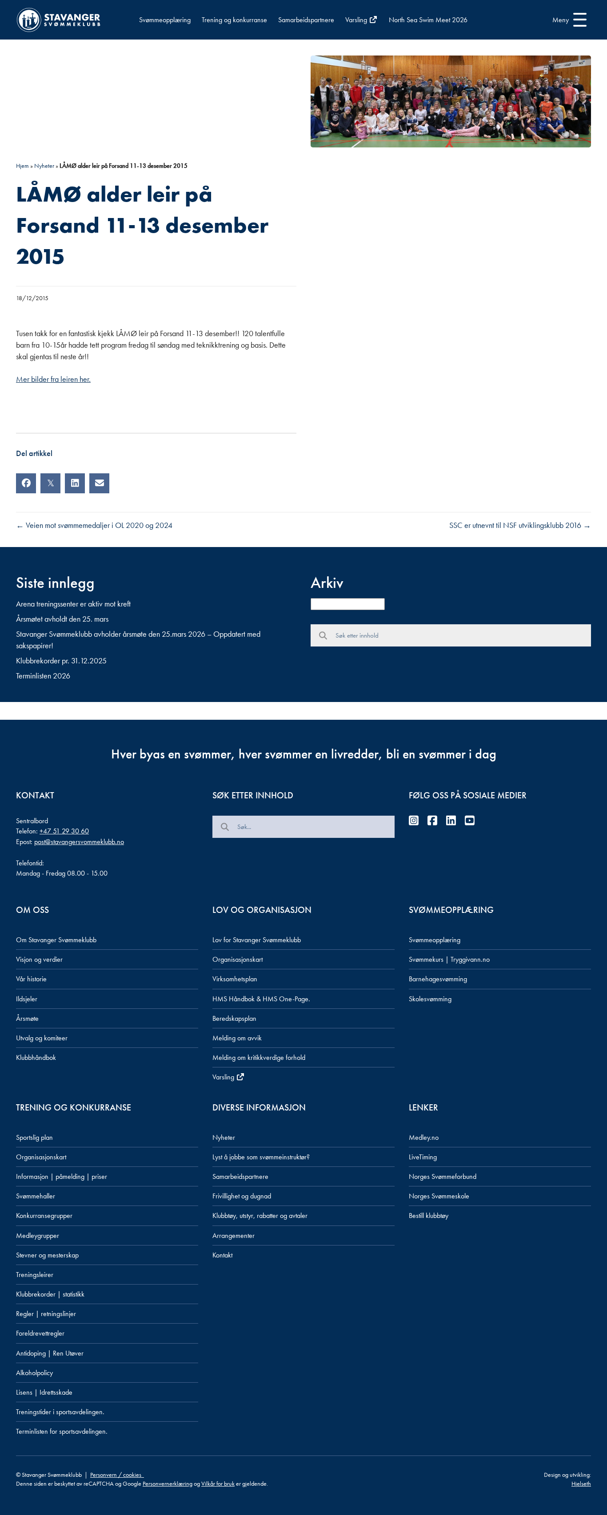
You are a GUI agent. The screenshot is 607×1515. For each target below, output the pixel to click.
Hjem (22, 166)
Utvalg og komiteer (42, 1038)
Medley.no (424, 1137)
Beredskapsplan (234, 1018)
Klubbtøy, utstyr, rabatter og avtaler (259, 1215)
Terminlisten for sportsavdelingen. (62, 1431)
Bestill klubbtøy (428, 1215)
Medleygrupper (37, 1235)
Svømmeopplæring (165, 19)
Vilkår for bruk (218, 1483)
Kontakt (222, 1255)
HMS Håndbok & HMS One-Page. (261, 998)
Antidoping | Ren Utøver (50, 1353)
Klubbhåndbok (36, 1057)
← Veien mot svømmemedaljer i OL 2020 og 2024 (94, 525)
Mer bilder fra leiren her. (53, 379)
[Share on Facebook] (26, 483)
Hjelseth (581, 1483)
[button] (567, 20)
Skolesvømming (430, 998)
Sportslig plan (34, 1137)
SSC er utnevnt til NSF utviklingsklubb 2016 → (520, 525)
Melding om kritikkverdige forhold (258, 1057)
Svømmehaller (35, 1196)
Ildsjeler (26, 998)
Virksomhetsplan (234, 979)
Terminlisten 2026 (43, 675)
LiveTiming (423, 1157)
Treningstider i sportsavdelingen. (60, 1411)
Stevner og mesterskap (47, 1255)
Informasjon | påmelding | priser (61, 1176)
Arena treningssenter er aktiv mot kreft (73, 604)
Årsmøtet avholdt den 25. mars (62, 619)
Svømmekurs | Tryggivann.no (449, 959)
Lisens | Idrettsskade (44, 1392)
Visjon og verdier (39, 959)
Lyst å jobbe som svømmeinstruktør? (261, 1157)
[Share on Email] (99, 483)
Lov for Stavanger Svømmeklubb (256, 939)
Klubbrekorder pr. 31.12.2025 (61, 660)
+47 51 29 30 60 (64, 831)
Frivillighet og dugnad (241, 1196)
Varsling (357, 19)
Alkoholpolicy (34, 1372)
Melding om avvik (237, 1038)
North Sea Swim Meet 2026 (428, 19)
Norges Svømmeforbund (442, 1176)
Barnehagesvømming (438, 979)
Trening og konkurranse (234, 19)
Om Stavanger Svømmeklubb (56, 939)
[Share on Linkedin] (75, 483)
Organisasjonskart (237, 959)
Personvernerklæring (167, 1483)
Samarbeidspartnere (306, 19)
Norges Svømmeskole (439, 1196)
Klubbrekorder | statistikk (50, 1294)
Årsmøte (27, 1018)
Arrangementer (233, 1235)
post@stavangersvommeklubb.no (79, 841)
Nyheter (44, 166)
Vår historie (31, 979)
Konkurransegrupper (44, 1215)
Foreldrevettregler (40, 1333)
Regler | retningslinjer (46, 1313)
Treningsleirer (34, 1274)
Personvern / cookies (117, 1475)
